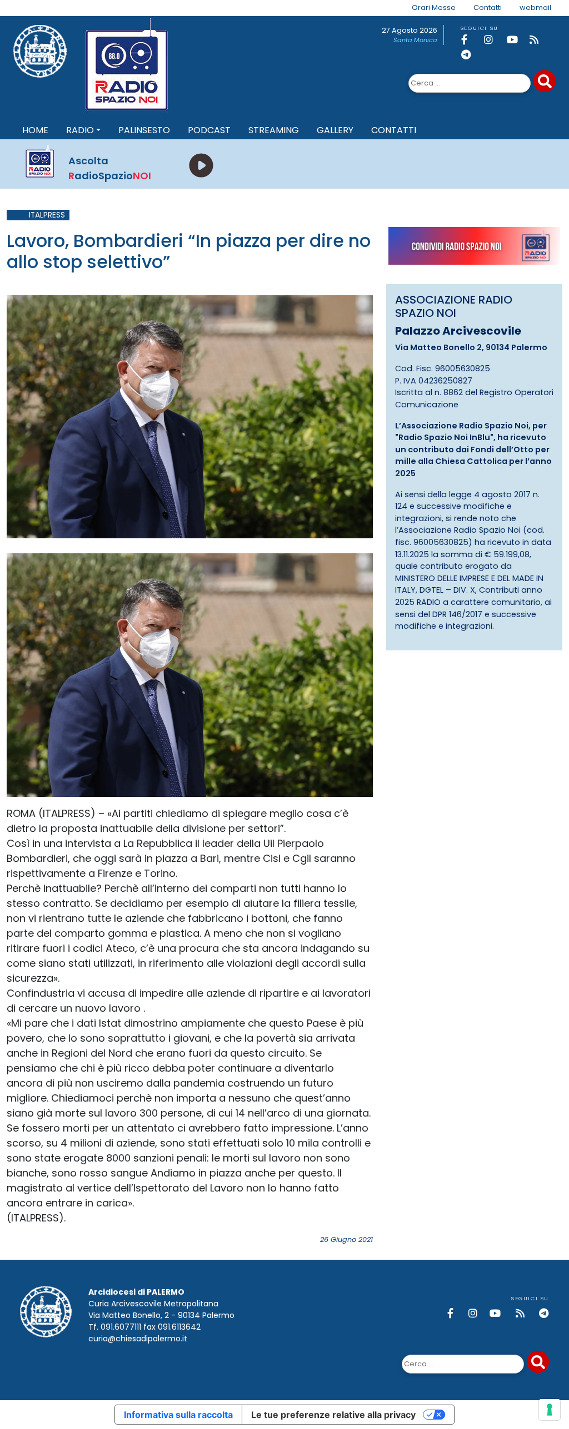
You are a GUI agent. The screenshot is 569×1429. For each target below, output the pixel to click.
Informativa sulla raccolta (178, 1414)
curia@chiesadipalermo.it (137, 1338)
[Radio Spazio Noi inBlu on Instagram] (493, 40)
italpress (47, 215)
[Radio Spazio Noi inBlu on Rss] (539, 40)
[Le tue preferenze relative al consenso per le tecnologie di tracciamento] (549, 1409)
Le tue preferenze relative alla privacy (333, 1414)
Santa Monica (415, 40)
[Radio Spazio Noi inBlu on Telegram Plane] (471, 54)
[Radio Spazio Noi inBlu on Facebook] (471, 40)
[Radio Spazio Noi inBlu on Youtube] (516, 40)
